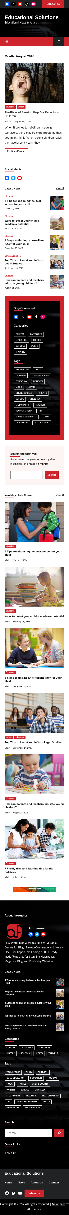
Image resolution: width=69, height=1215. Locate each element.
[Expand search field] (58, 41)
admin (8, 121)
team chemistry (24, 411)
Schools (21, 107)
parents (42, 393)
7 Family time (22, 370)
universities (22, 423)
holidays (38, 381)
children (21, 376)
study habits (22, 405)
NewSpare (58, 1204)
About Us (10, 1153)
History (37, 340)
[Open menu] (7, 41)
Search (52, 474)
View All (60, 188)
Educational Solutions (31, 17)
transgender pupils (26, 417)
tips (40, 411)
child (38, 370)
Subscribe (34, 1193)
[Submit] (59, 1133)
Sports (34, 346)
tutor (46, 417)
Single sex (35, 399)
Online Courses (24, 393)
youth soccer (41, 423)
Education (10, 107)
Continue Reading (16, 151)
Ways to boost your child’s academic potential (34, 616)
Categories (36, 334)
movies (31, 387)
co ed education (40, 376)
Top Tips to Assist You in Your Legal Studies (33, 742)
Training (20, 352)
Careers (8, 256)
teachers (40, 405)
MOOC (19, 387)
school (20, 399)
